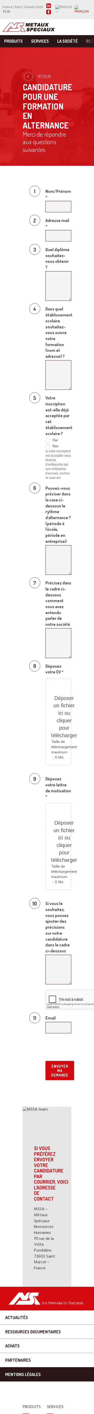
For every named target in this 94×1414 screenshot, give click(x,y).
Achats (12, 1345)
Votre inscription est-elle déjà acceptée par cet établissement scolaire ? (58, 415)
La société (67, 41)
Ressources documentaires (33, 1331)
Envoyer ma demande (59, 1070)
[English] (64, 9)
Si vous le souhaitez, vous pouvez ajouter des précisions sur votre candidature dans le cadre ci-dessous (57, 927)
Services (40, 41)
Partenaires (18, 1360)
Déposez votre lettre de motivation (58, 787)
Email (50, 1018)
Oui (54, 440)
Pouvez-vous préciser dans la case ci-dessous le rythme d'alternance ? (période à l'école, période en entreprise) (58, 515)
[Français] (82, 9)
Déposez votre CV (54, 669)
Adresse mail (57, 223)
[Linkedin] (48, 7)
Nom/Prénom (58, 194)
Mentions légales (23, 1374)
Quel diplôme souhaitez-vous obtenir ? (57, 258)
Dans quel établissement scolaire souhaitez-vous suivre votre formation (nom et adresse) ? (58, 332)
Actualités (16, 1317)
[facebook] (48, 13)
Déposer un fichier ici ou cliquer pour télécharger (64, 716)
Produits (13, 41)
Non (54, 446)
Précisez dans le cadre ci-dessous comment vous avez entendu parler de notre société (58, 603)
